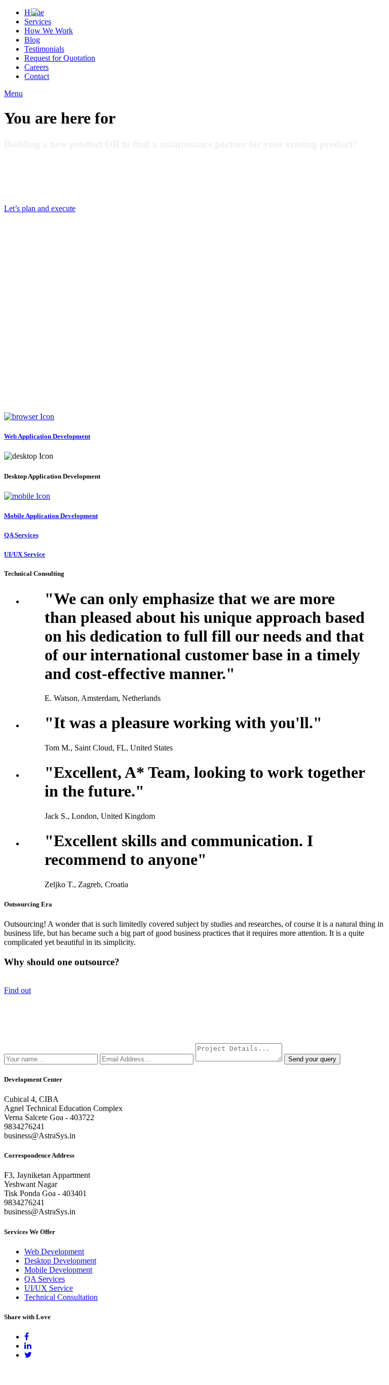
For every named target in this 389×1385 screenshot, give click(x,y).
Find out (17, 990)
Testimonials (44, 49)
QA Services (44, 1279)
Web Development (54, 1251)
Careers (36, 67)
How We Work (48, 30)
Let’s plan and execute (39, 208)
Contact (36, 76)
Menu (13, 93)
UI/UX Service (48, 1288)
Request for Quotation (59, 58)
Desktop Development (60, 1260)
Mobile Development (58, 1269)
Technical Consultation (61, 1297)
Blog (32, 39)
